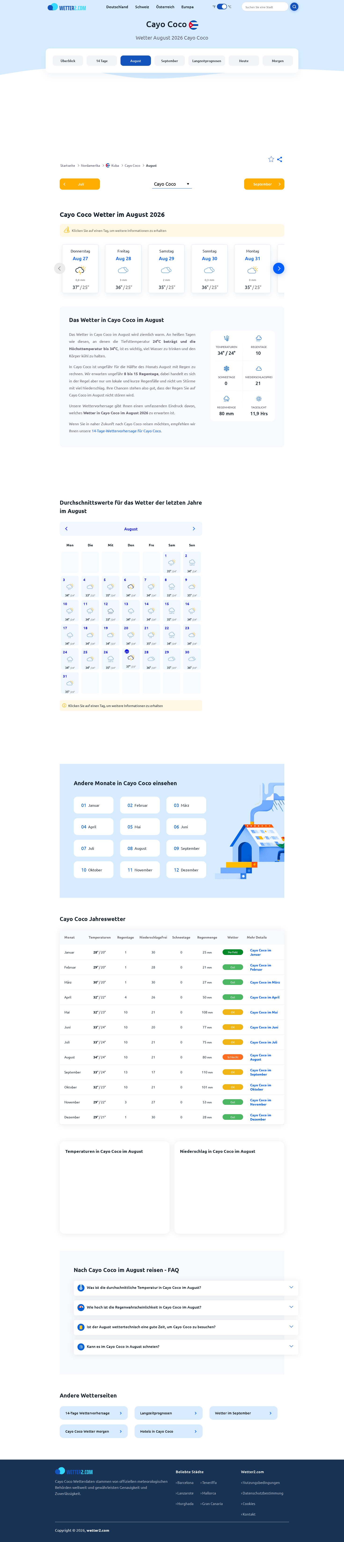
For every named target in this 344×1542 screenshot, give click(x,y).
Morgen (278, 61)
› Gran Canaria (212, 1503)
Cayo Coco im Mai (264, 1012)
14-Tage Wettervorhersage (87, 1413)
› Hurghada (185, 1503)
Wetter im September (233, 1413)
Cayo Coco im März (265, 982)
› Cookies (248, 1503)
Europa (187, 6)
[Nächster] (278, 268)
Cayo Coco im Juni (264, 1027)
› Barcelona (185, 1482)
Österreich (165, 6)
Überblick (68, 61)
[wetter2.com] (67, 6)
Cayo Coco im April (264, 997)
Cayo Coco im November (260, 1102)
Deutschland (117, 6)
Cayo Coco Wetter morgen (87, 1431)
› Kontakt (248, 1514)
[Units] (222, 6)
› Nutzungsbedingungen (260, 1482)
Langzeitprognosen (206, 61)
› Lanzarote (185, 1493)
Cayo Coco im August (260, 1057)
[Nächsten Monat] (194, 529)
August (135, 61)
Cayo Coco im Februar (260, 967)
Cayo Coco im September (260, 1072)
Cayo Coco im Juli (263, 1042)
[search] (294, 7)
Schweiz (142, 6)
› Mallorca (208, 1493)
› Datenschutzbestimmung (262, 1493)
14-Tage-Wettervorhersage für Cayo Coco (126, 430)
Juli (81, 184)
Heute (244, 61)
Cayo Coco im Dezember (260, 1117)
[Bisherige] (59, 268)
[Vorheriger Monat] (67, 529)
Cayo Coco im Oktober (260, 1087)
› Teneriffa (209, 1482)
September (169, 61)
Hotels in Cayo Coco (156, 1431)
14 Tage (102, 61)
